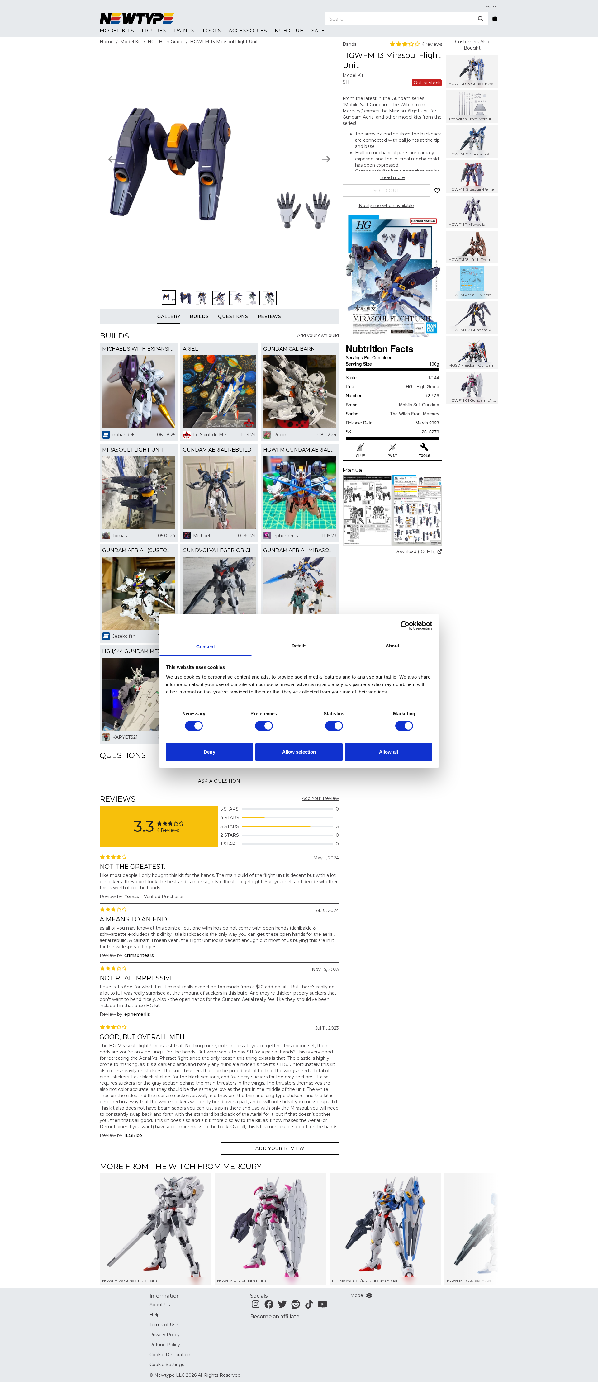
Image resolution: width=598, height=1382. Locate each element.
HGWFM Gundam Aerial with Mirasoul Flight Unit (299, 450)
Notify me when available (386, 205)
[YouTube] (322, 1306)
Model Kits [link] (117, 31)
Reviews (269, 316)
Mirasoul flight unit (133, 450)
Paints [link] (184, 31)
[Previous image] (112, 159)
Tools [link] (211, 31)
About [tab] (392, 645)
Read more (392, 177)
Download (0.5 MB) (415, 551)
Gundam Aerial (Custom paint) (138, 550)
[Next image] (326, 159)
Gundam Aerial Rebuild (217, 450)
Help (155, 1315)
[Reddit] (295, 1306)
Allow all (388, 752)
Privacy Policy (165, 1334)
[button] (392, 510)
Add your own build (318, 335)
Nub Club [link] (289, 31)
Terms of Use (164, 1325)
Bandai (350, 44)
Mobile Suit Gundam (419, 404)
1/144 (433, 377)
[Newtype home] (137, 18)
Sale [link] (318, 31)
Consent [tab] (205, 646)
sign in (492, 6)
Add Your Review (320, 798)
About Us (160, 1305)
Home (107, 42)
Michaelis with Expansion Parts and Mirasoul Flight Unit (138, 349)
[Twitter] (282, 1306)
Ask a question (219, 781)
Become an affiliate (274, 1316)
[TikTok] (309, 1306)
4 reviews (432, 44)
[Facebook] (268, 1306)
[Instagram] (255, 1306)
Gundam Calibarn (289, 349)
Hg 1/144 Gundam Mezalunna (138, 651)
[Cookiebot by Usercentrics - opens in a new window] (405, 625)
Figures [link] (154, 31)
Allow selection (299, 752)
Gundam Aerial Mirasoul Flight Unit (299, 550)
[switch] (264, 726)
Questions (233, 316)
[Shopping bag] (495, 18)
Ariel (190, 349)
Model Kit (130, 42)
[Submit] (480, 18)
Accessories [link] (248, 31)
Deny (209, 752)
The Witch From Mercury (414, 413)
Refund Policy (165, 1344)
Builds (199, 316)
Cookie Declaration (170, 1354)
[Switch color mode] (369, 1295)
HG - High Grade (165, 42)
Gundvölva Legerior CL (217, 550)
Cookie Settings (167, 1364)
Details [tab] (299, 645)
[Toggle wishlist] (437, 191)
